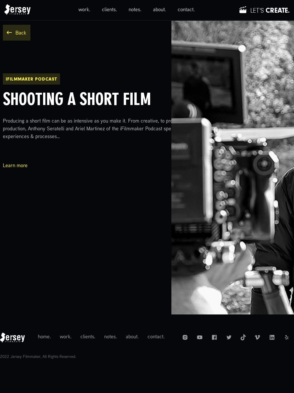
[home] (17, 10)
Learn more (15, 165)
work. (84, 9)
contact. (186, 9)
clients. (109, 9)
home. (44, 337)
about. (159, 9)
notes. (135, 9)
